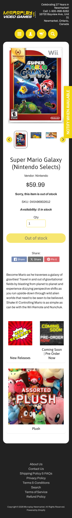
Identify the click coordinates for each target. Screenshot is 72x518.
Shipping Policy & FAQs (36, 473)
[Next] (63, 140)
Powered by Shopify (36, 510)
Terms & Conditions (36, 482)
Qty (36, 217)
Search (36, 487)
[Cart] (41, 34)
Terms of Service (36, 492)
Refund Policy (36, 496)
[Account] (30, 34)
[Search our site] (53, 34)
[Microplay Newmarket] (19, 14)
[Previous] (9, 140)
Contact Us (36, 468)
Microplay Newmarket (34, 507)
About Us (36, 464)
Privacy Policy (36, 478)
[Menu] (19, 34)
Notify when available (68, 112)
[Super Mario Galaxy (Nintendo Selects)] (20, 139)
